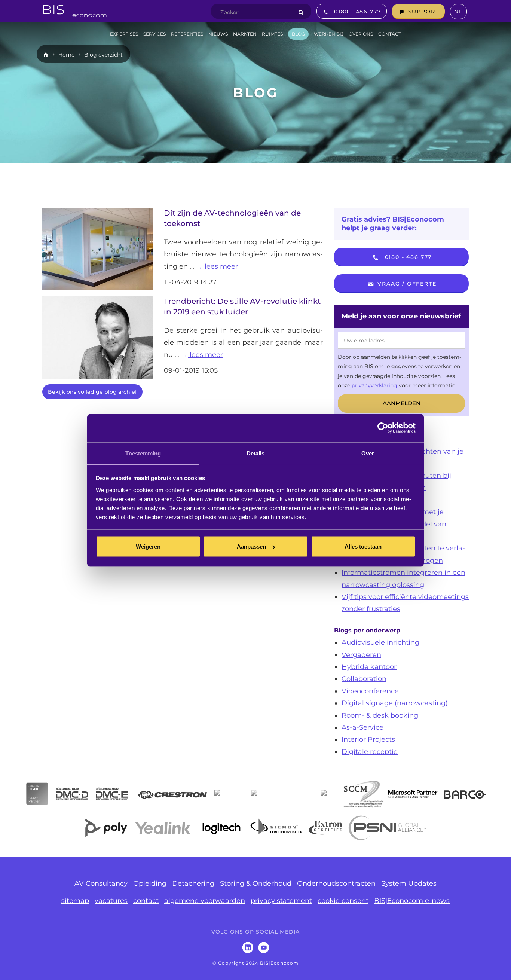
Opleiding (149, 883)
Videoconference (370, 691)
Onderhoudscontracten (336, 883)
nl (458, 11)
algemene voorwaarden (204, 901)
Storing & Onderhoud (255, 883)
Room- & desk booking (380, 715)
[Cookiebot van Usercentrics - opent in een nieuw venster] (383, 428)
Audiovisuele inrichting (380, 642)
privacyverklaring (374, 385)
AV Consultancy (101, 883)
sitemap (75, 901)
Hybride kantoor (369, 667)
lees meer (220, 266)
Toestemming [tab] (143, 453)
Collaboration (364, 679)
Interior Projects (368, 739)
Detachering (193, 883)
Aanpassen (251, 546)
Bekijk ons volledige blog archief (92, 391)
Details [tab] (256, 453)
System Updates (409, 883)
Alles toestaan (363, 546)
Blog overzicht (103, 54)
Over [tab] (367, 453)
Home (66, 54)
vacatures (111, 901)
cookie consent (343, 901)
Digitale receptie (370, 752)
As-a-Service (362, 727)
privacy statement (281, 901)
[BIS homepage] (74, 9)
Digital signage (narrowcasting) (395, 703)
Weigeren (148, 546)
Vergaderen (361, 655)
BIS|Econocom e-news (412, 901)
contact (146, 901)
